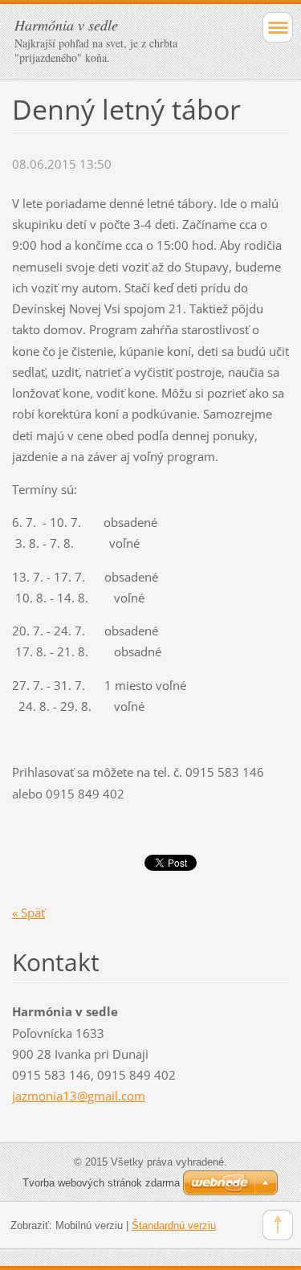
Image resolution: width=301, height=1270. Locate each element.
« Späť (28, 913)
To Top (277, 1225)
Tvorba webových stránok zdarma (101, 1183)
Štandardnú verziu (174, 1225)
